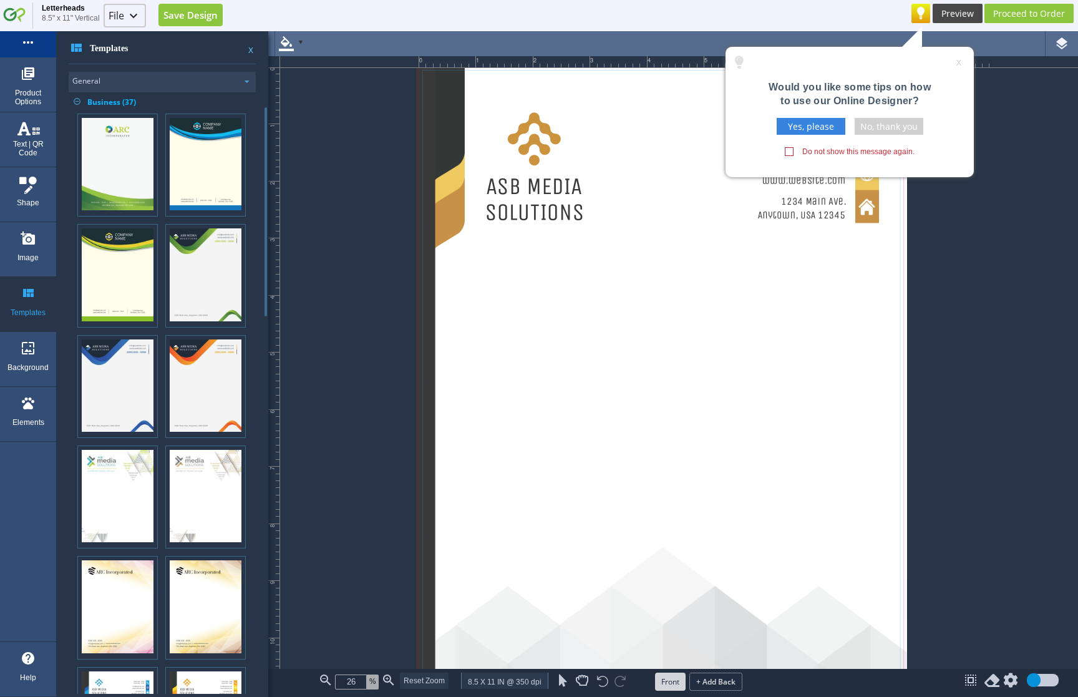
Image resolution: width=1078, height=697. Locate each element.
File (116, 15)
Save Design (190, 15)
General (86, 81)
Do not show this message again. (858, 151)
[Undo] (602, 682)
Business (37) (105, 102)
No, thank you (889, 126)
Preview (957, 13)
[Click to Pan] (582, 681)
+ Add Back (716, 681)
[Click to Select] (563, 681)
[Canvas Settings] (1010, 683)
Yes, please (811, 126)
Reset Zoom (424, 680)
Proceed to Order (1029, 13)
